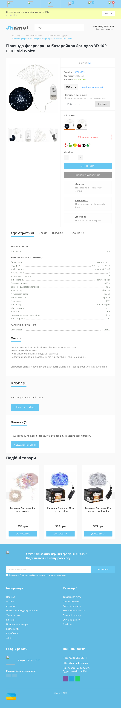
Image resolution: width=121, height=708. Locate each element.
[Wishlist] (104, 62)
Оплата (79, 183)
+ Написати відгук (25, 407)
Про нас (10, 596)
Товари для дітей (72, 596)
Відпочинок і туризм (74, 610)
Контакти (11, 619)
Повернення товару (17, 624)
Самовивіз (81, 200)
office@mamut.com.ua (75, 663)
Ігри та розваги (71, 601)
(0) (89, 62)
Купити (102, 104)
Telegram (71, 678)
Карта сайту (12, 628)
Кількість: (69, 152)
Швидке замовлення (87, 175)
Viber (65, 678)
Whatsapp (77, 678)
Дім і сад (16, 35)
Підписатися (103, 569)
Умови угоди (13, 615)
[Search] (82, 27)
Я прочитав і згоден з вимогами (37, 575)
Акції (8, 637)
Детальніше (12, 15)
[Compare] (111, 62)
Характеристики (22, 233)
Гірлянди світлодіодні (58, 35)
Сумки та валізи (71, 619)
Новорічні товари (34, 35)
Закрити (108, 13)
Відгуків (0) (58, 233)
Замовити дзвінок (104, 29)
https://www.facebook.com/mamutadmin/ (8, 675)
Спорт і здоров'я (72, 606)
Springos (79, 72)
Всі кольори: (70, 115)
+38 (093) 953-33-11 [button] (76, 657)
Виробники (12, 633)
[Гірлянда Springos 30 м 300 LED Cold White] (98, 487)
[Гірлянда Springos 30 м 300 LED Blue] (60, 487)
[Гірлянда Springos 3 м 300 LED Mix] (22, 487)
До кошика (87, 165)
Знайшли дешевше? (92, 87)
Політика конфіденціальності (33, 575)
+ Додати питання (25, 444)
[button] (50, 4)
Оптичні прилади (72, 615)
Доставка (80, 216)
